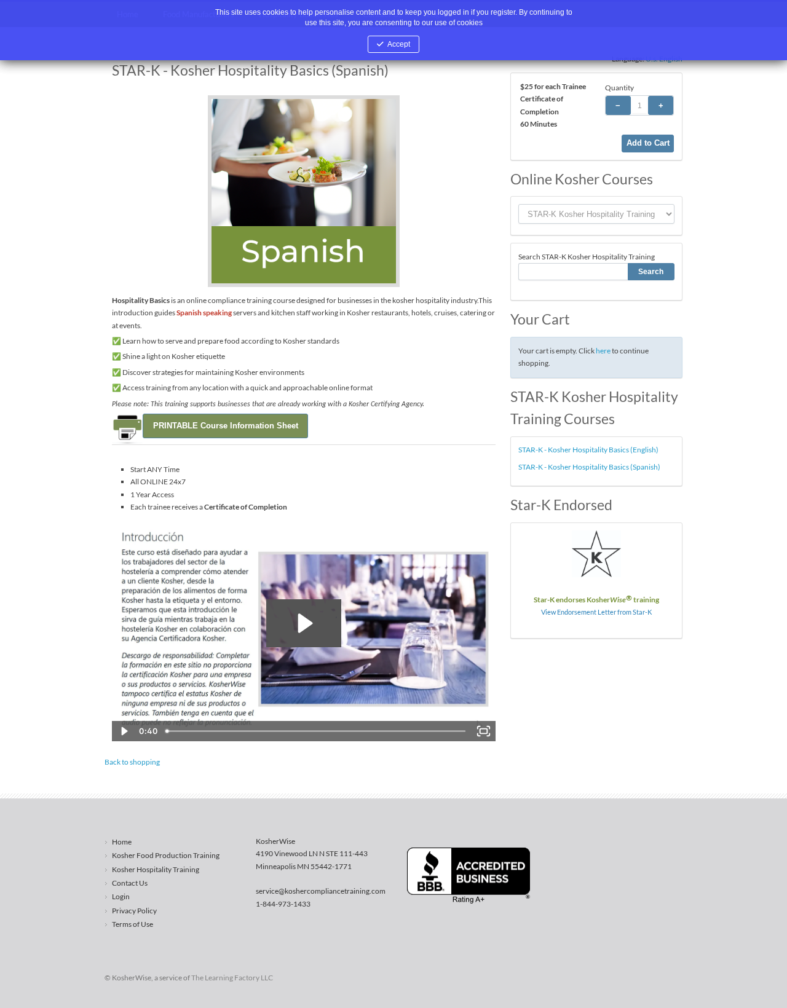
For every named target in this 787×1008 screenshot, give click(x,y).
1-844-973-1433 (283, 903)
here (603, 350)
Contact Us (130, 883)
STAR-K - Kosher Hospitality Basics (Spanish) (589, 466)
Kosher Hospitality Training (155, 869)
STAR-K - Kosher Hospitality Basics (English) (588, 449)
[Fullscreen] (484, 731)
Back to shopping (132, 761)
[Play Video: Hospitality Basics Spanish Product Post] (303, 623)
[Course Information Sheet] (225, 425)
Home (122, 841)
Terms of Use (132, 924)
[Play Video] (124, 731)
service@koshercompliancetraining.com (321, 891)
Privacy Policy (134, 910)
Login (121, 896)
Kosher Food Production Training (165, 855)
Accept (398, 44)
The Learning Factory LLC (232, 977)
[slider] (316, 731)
